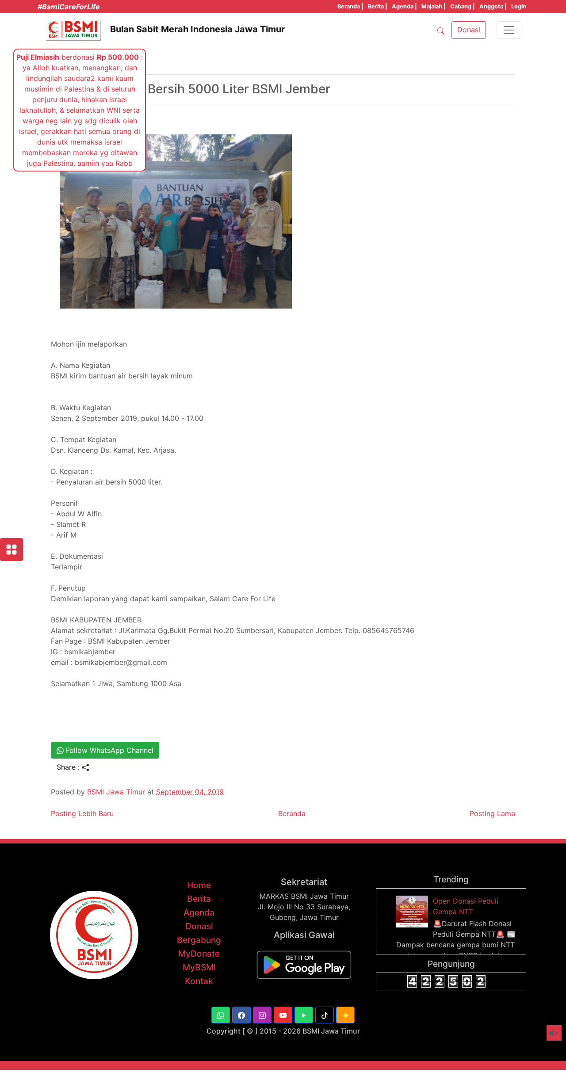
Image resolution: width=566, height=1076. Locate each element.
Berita (199, 898)
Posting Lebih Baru (82, 813)
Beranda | (350, 6)
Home (199, 885)
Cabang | (462, 6)
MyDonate (199, 953)
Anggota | (493, 6)
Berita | (377, 6)
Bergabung (199, 940)
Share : (69, 767)
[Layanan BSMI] (11, 549)
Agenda (199, 912)
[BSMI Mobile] (304, 964)
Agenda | (404, 6)
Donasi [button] (468, 29)
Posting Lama (492, 813)
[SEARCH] (440, 30)
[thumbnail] (413, 910)
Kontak (199, 981)
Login (518, 6)
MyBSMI (199, 967)
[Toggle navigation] (509, 30)
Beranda (292, 813)
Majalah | (433, 6)
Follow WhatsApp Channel (108, 750)
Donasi (199, 926)
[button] (220, 1015)
